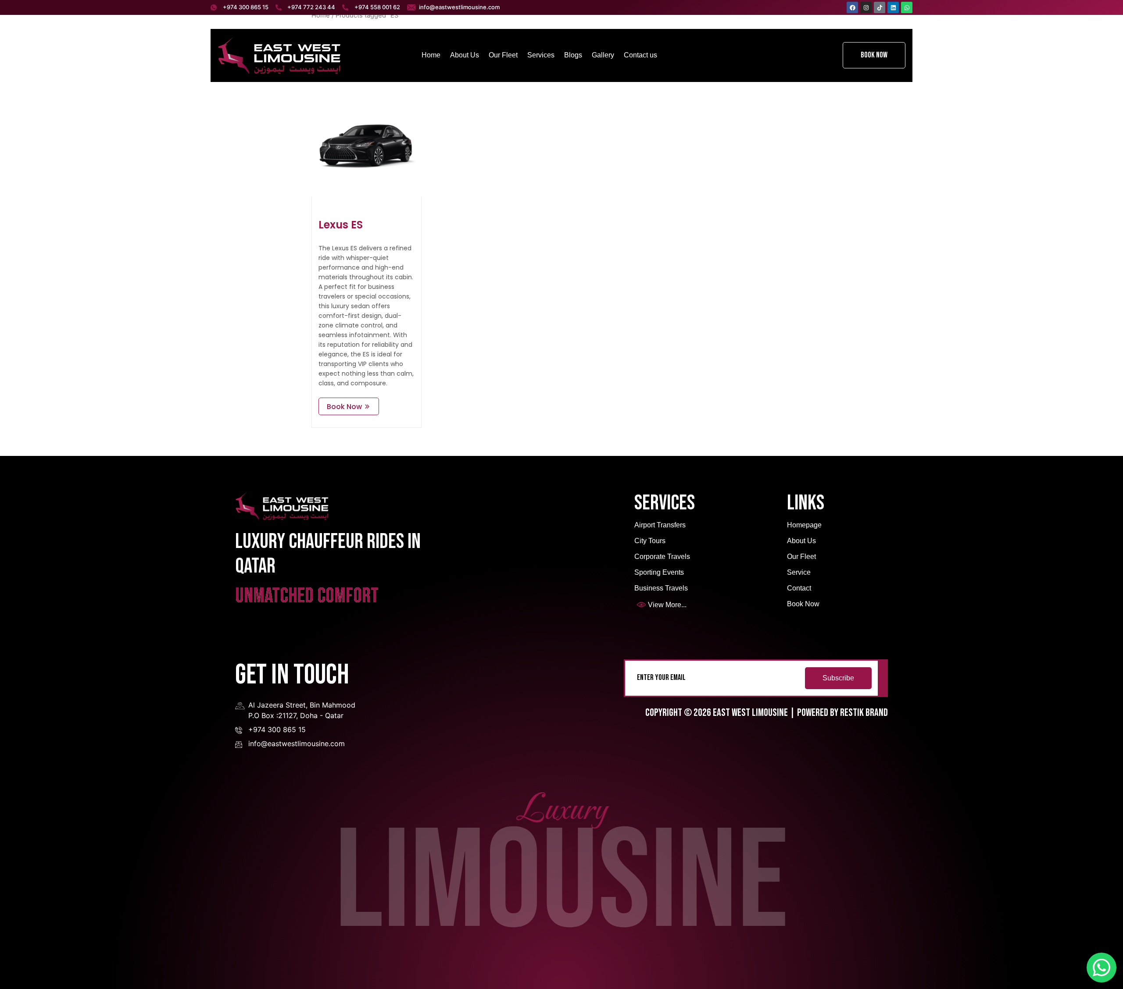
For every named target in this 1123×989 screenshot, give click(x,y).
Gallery (603, 55)
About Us (464, 55)
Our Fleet (503, 55)
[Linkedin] (893, 7)
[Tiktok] (879, 7)
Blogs (573, 55)
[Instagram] (866, 7)
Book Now (874, 55)
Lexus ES (340, 224)
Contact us (640, 55)
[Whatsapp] (906, 7)
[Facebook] (852, 7)
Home (431, 55)
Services (540, 55)
